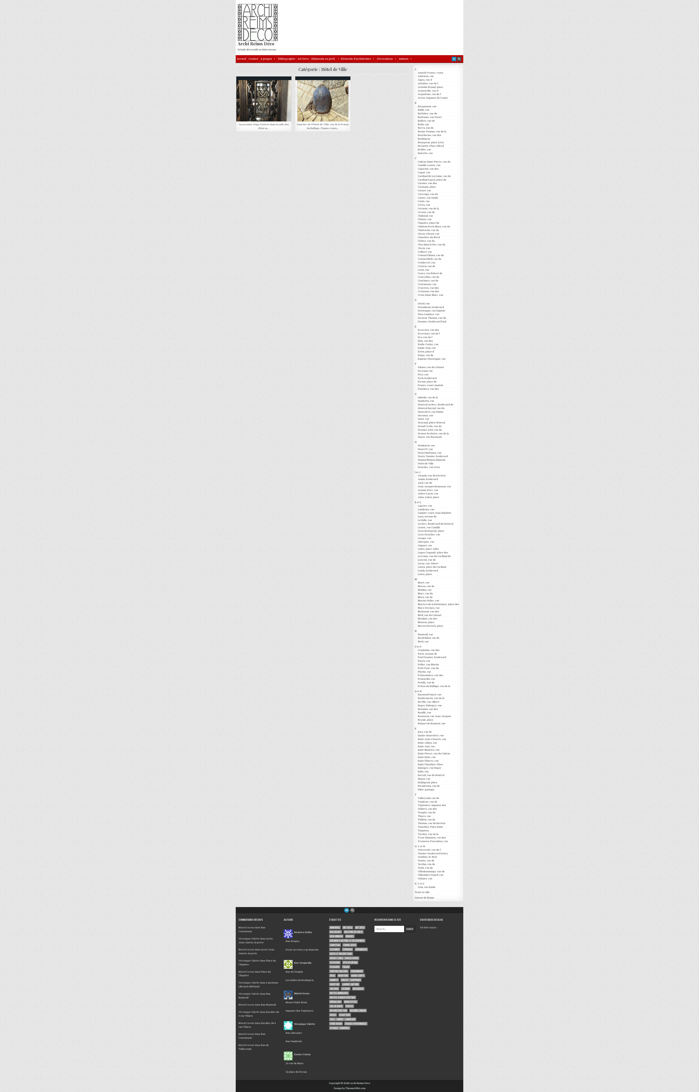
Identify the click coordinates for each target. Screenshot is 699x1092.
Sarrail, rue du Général (431, 775)
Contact (253, 58)
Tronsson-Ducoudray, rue (433, 841)
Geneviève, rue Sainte (430, 411)
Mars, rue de (425, 597)
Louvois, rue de (427, 559)
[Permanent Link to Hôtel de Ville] (263, 100)
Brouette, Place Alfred (431, 146)
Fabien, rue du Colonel (431, 367)
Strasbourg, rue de (429, 786)
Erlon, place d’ (426, 351)
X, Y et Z (419, 883)
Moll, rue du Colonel (429, 615)
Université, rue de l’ (429, 849)
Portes (349, 1006)
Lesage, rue (424, 538)
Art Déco (360, 927)
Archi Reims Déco (256, 43)
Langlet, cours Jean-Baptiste (434, 513)
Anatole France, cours (430, 72)
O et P (418, 646)
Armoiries (335, 927)
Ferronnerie (357, 971)
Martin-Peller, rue (428, 600)
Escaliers (334, 967)
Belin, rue (423, 124)
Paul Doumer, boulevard (432, 657)
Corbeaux (347, 949)
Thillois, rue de (426, 819)
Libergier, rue (426, 541)
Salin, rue (423, 771)
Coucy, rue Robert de (430, 273)
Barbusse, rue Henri (430, 117)
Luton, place (425, 574)
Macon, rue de (426, 586)
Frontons (343, 975)
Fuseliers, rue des (428, 389)
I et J (417, 472)
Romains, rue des (428, 709)
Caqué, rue (424, 172)
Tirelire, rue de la (428, 834)
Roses (333, 1015)
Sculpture (344, 1015)
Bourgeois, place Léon (431, 142)
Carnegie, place (427, 186)
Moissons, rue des (428, 611)
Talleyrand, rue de (428, 798)
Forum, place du (427, 381)
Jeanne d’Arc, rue (428, 490)
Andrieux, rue (426, 76)
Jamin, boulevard (428, 479)
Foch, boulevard (427, 378)
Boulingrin (424, 138)
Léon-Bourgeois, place (431, 531)
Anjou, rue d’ (425, 79)
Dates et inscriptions (341, 953)
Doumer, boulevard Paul (432, 321)
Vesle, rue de (425, 867)
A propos (266, 58)
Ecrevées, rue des (428, 330)
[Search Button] (459, 59)
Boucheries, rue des (429, 135)
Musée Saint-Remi (296, 1002)
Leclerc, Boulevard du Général (435, 523)
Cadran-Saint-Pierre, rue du (434, 161)
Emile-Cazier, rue (428, 344)
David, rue (424, 303)
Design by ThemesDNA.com (350, 1088)
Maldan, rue (425, 590)
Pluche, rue (424, 671)
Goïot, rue (423, 419)
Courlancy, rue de (428, 280)
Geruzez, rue (425, 415)
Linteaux (334, 988)
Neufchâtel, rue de (428, 638)
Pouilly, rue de (426, 682)
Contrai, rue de (426, 266)
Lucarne (346, 988)
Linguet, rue (425, 545)
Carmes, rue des (427, 183)
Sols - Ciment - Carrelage (342, 1019)
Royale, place (425, 719)
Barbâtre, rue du (427, 113)
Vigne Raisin (336, 1023)
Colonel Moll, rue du (429, 259)
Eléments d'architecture (356, 58)
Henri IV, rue (425, 449)
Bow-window (336, 936)
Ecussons (335, 962)
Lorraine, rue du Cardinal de (434, 556)
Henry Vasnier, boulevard (433, 456)
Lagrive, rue (425, 505)
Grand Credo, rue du (429, 426)
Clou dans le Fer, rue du (431, 244)
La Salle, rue (425, 520)
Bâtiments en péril (323, 58)
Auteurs (403, 58)
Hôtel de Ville (265, 85)
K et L (418, 502)
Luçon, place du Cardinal (432, 567)
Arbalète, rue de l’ (428, 83)
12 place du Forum (296, 1072)
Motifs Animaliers (339, 993)
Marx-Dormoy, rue (429, 608)
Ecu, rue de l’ (425, 337)
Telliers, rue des (427, 808)
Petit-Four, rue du (428, 668)
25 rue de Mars (294, 1063)
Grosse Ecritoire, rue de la (433, 433)
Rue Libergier (294, 1033)
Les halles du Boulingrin (300, 980)
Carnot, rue (424, 190)
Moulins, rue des (427, 618)
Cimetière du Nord (429, 237)
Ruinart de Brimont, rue (431, 723)
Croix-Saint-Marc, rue (430, 295)
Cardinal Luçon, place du (432, 179)
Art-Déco (303, 58)
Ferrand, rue (425, 371)
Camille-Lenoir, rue (429, 165)
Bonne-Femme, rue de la (432, 131)
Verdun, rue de (426, 864)
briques (350, 936)
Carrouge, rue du (428, 194)
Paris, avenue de (427, 653)
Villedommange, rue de (431, 871)
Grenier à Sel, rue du (430, 429)
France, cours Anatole (430, 385)
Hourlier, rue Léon (429, 467)
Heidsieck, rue (426, 445)
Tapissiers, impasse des (432, 805)
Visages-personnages (356, 1023)
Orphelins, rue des (429, 650)
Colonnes (334, 949)
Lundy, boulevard (428, 570)
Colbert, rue (425, 251)
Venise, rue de (426, 860)
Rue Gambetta (294, 1041)
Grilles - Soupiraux (351, 980)
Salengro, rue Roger (429, 768)
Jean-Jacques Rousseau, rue (434, 486)
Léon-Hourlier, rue (429, 534)
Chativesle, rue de (428, 230)
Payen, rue (424, 660)
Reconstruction (338, 1010)
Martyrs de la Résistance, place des (438, 604)
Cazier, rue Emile (428, 197)
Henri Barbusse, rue (430, 452)
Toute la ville (422, 892)
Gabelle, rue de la (428, 397)
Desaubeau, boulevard (431, 307)
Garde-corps (357, 975)
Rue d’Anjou (292, 941)
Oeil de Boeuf (336, 1006)
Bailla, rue (423, 109)
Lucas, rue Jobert (428, 563)
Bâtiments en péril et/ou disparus (347, 940)
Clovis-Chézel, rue (428, 233)
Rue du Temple (294, 971)
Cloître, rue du (426, 241)
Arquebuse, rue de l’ (429, 94)
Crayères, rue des (428, 288)
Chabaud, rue (425, 215)
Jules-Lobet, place (428, 497)
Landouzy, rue (426, 509)
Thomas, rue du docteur (432, 823)
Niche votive (350, 1002)
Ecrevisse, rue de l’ (429, 333)
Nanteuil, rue (425, 634)
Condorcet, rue (426, 262)
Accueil (241, 58)
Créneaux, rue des (428, 291)
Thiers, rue (424, 816)
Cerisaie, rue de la (428, 208)
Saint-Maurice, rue (429, 750)
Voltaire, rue (425, 878)
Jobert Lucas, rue (428, 493)
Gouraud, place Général (431, 422)
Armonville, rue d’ (428, 90)
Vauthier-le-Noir (427, 857)
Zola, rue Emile (426, 887)
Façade (346, 967)
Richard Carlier (358, 1010)
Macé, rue (423, 582)
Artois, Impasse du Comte (433, 97)
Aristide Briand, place (430, 87)
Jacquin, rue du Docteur (432, 475)
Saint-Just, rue (426, 746)
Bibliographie (286, 58)
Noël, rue (423, 641)
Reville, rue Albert (428, 701)
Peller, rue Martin (428, 664)
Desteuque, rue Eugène (431, 310)
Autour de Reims (424, 897)
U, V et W (420, 846)
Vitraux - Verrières (339, 1028)
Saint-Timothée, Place (430, 764)
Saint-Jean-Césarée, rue (432, 739)
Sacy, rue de (425, 731)
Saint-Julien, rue (427, 742)
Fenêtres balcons (339, 971)
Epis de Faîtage (350, 962)
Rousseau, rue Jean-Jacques (434, 716)
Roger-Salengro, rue (430, 705)
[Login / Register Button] (454, 59)
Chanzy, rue (425, 219)
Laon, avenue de (427, 516)
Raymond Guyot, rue (429, 694)
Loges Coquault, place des (433, 552)
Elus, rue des (425, 340)
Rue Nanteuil (268, 1004)
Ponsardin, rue (426, 679)
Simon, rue (424, 778)
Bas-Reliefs (335, 932)
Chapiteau (335, 945)
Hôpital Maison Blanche (431, 460)
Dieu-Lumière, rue (428, 314)
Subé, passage (426, 789)
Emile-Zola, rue (427, 348)
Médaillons (335, 1002)
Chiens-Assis (349, 945)
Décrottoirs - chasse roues (344, 958)
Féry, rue (423, 374)
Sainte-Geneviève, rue (431, 735)
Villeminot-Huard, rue (430, 875)
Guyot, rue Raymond (429, 437)
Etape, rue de (425, 355)
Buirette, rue (425, 153)
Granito (334, 980)
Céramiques (361, 949)
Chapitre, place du (428, 223)
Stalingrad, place (427, 782)
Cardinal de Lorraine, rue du (434, 176)
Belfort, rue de (426, 120)
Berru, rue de (426, 128)
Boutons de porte (353, 932)
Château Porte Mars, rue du (434, 226)
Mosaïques (358, 988)
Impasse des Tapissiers (299, 1010)
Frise (332, 975)
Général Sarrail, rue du (431, 408)
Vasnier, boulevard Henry (433, 853)
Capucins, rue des (428, 168)
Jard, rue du (425, 482)
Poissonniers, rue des (430, 675)
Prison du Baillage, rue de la (324, 89)
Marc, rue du (425, 593)
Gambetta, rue (426, 401)
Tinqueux (423, 830)
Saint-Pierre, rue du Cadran (434, 753)
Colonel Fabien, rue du (431, 255)
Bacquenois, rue (427, 106)
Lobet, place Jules (428, 549)
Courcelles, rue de (428, 277)
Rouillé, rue (424, 712)
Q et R (418, 691)
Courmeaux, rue (427, 284)
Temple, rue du (426, 812)
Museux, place (426, 622)
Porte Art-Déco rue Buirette (302, 949)
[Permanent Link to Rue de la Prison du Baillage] (322, 100)
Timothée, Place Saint (430, 827)
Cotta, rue (423, 269)
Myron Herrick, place (430, 626)
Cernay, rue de (426, 212)
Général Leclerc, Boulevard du (435, 404)
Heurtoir (334, 984)
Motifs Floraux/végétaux (342, 997)
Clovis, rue (424, 248)
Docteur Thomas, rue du (432, 318)
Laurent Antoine (350, 984)
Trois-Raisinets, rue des (432, 837)
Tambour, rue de (427, 801)
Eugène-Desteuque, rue (432, 359)
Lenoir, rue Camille (429, 527)
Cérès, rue (424, 205)
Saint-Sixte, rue (427, 757)
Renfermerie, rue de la (431, 698)
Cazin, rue (424, 201)
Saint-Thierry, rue (428, 760)
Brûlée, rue (424, 149)
